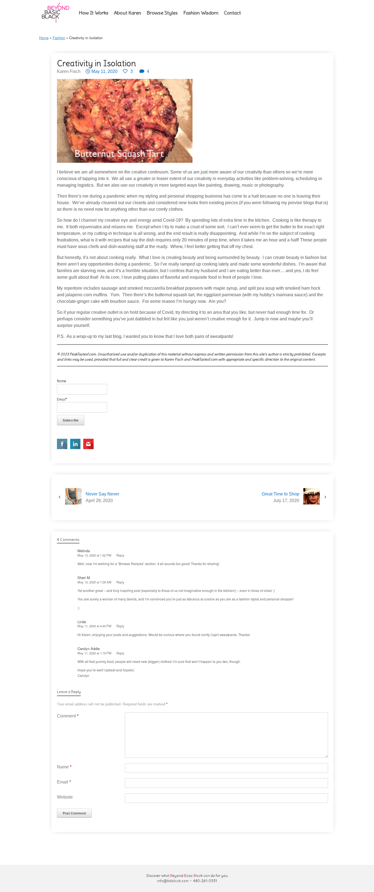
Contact (232, 13)
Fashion (59, 37)
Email (64, 782)
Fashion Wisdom (200, 13)
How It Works (93, 13)
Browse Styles (162, 13)
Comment (68, 716)
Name (64, 767)
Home (43, 37)
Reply (120, 555)
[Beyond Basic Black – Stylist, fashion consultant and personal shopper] (55, 13)
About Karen (127, 13)
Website (65, 797)
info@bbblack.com (173, 881)
